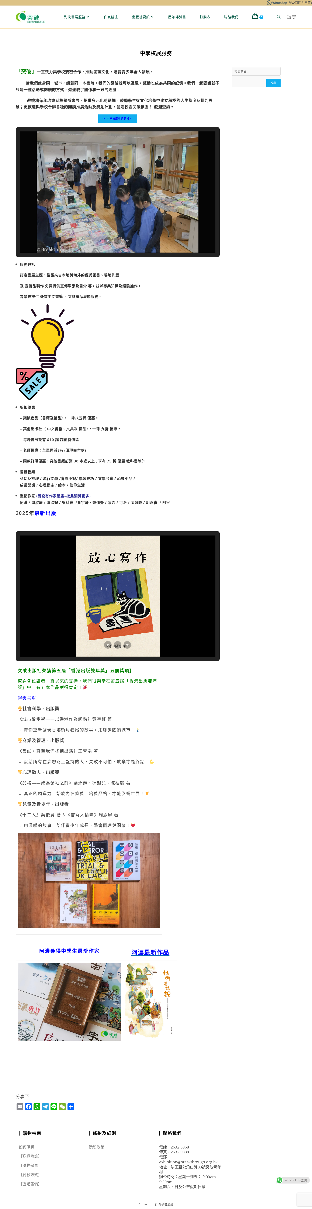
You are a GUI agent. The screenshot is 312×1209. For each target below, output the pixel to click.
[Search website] (278, 17)
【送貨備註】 (30, 1156)
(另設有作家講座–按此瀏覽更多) (63, 495)
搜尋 (273, 83)
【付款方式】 (30, 1174)
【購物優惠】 (30, 1165)
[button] (108, 241)
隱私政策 (96, 1147)
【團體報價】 (30, 1183)
